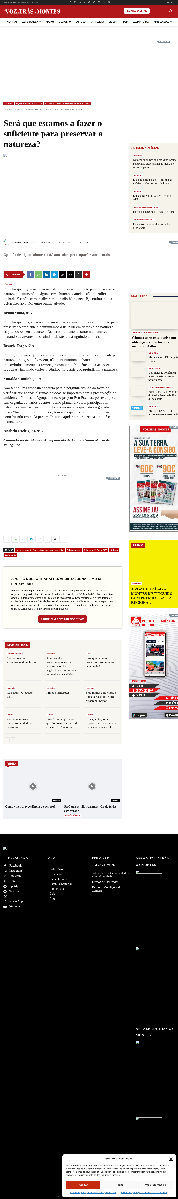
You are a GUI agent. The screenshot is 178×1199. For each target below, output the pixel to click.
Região (49, 103)
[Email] (70, 274)
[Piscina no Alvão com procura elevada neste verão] (138, 410)
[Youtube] (109, 3)
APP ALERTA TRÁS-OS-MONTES (155, 1032)
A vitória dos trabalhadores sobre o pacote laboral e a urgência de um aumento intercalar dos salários (62, 666)
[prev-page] (7, 739)
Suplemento (10, 555)
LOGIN (170, 2)
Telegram (15, 891)
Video (89, 654)
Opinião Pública (15, 654)
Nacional (138, 156)
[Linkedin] (80, 3)
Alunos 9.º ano (21, 242)
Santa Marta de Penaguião (73, 103)
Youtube (14, 906)
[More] (86, 274)
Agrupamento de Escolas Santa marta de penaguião (40, 550)
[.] (154, 11)
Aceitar (83, 1184)
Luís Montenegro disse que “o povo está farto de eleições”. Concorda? (62, 723)
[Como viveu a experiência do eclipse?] (33, 786)
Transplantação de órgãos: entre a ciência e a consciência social (101, 723)
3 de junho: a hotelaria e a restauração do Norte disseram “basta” (101, 697)
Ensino (9, 103)
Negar (119, 1184)
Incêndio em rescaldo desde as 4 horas (154, 211)
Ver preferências (155, 1184)
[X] (99, 3)
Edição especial (73, 550)
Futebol (138, 176)
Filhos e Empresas (58, 692)
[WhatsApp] (104, 3)
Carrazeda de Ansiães (161, 388)
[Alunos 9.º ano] (7, 242)
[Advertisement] (89, 65)
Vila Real (154, 353)
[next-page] (13, 739)
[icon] (162, 11)
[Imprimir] (78, 274)
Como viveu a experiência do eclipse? (30, 806)
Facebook (15, 865)
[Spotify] (89, 3)
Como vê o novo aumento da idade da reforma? (20, 723)
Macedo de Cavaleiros (146, 332)
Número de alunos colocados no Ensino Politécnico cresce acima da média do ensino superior (155, 163)
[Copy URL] (62, 274)
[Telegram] (94, 3)
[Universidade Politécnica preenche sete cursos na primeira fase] (138, 372)
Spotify (14, 886)
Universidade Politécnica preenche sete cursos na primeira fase (162, 376)
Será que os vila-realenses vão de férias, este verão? (100, 662)
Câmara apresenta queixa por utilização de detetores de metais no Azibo (154, 342)
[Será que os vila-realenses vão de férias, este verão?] (92, 786)
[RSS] (85, 3)
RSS (12, 881)
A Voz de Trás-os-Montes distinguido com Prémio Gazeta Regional (151, 596)
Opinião (114, 550)
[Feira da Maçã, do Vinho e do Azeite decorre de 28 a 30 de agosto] (138, 391)
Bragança (154, 368)
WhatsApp (16, 901)
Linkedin (15, 875)
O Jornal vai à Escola (29, 103)
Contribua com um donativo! (62, 619)
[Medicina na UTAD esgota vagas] (138, 357)
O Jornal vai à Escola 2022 (95, 550)
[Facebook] (70, 3)
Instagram (15, 870)
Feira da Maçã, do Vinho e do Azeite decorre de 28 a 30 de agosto (163, 395)
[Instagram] (75, 3)
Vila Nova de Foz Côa (143, 220)
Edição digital (137, 10)
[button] (171, 1159)
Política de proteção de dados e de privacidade (93, 1192)
